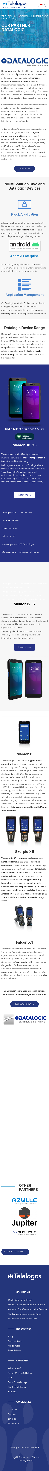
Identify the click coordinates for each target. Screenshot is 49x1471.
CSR (10, 1378)
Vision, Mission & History (20, 1373)
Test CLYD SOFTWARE (24, 1004)
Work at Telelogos (17, 1387)
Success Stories (15, 1341)
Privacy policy (25, 1461)
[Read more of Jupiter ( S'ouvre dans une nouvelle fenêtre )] (24, 1217)
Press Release (14, 1351)
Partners (12, 1392)
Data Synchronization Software (23, 1319)
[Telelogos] (15, 4)
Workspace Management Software (25, 1314)
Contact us (13, 1410)
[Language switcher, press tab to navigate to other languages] (42, 4)
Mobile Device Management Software (26, 1305)
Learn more (24, 169)
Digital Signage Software (20, 1300)
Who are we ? (14, 1368)
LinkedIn (12, 1419)
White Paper (14, 1346)
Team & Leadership (17, 1382)
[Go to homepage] (2, 15)
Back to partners (15, 1252)
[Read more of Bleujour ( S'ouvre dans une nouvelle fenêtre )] (24, 1232)
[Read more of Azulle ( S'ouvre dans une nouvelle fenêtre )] (24, 1200)
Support (12, 1414)
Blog (10, 1337)
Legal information (20, 1457)
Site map (36, 1457)
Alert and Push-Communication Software (28, 1309)
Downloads (13, 1424)
